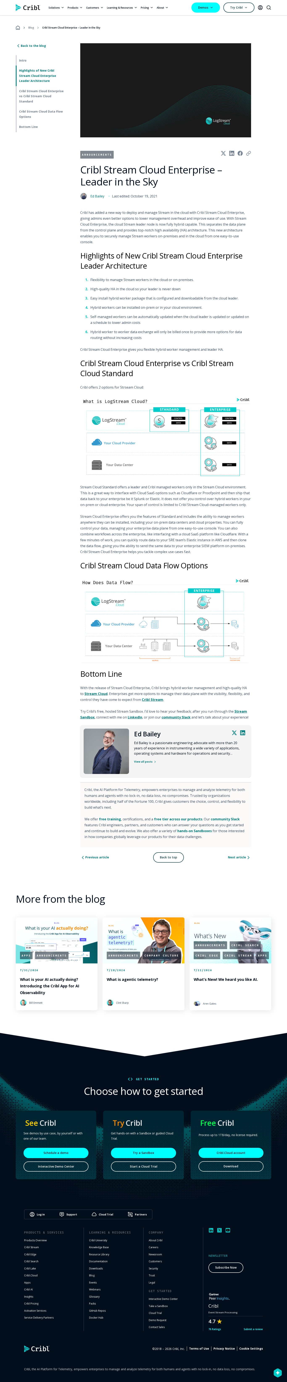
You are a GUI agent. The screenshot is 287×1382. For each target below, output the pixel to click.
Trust (152, 1275)
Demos (203, 7)
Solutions (54, 7)
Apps (27, 1282)
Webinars (94, 1289)
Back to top (168, 857)
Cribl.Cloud (31, 1275)
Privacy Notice (224, 1348)
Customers (92, 7)
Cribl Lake (30, 1268)
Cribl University (98, 1240)
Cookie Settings (251, 1348)
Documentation (98, 1261)
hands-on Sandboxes (194, 831)
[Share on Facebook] (240, 153)
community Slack (176, 717)
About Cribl (155, 1240)
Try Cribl (236, 7)
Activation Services (35, 1310)
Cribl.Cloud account (231, 1153)
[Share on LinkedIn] (231, 153)
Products (73, 7)
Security (153, 1268)
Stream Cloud (96, 693)
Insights (28, 1296)
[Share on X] (223, 153)
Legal (152, 1282)
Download (231, 1166)
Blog (31, 27)
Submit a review (253, 1329)
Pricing (145, 7)
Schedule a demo (55, 1153)
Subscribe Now (226, 1267)
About (160, 7)
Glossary (94, 1296)
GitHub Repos (97, 1310)
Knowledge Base (99, 1247)
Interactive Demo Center (56, 1166)
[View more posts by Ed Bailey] (106, 751)
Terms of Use (199, 1348)
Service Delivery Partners (39, 1317)
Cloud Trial (155, 1313)
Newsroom (155, 1254)
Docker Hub (96, 1317)
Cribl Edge (30, 1254)
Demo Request (157, 1320)
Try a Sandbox (143, 1153)
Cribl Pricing (31, 1303)
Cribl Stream (152, 699)
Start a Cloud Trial (143, 1166)
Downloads (96, 1268)
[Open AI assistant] (278, 1373)
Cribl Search (31, 1261)
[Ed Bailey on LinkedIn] (242, 732)
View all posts (143, 761)
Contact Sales (157, 1327)
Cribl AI (28, 1289)
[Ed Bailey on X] (234, 732)
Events (93, 1282)
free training (110, 819)
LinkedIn (135, 717)
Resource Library (99, 1254)
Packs (92, 1303)
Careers (153, 1247)
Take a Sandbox (158, 1306)
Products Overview (35, 1240)
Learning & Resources (120, 7)
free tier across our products (178, 819)
